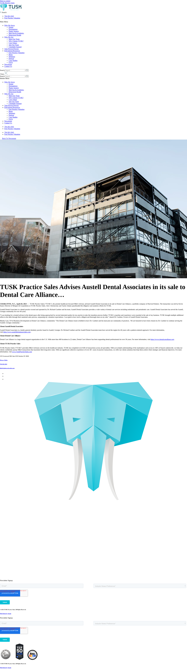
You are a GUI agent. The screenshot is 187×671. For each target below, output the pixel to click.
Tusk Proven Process (11, 49)
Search (2, 70)
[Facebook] (5, 373)
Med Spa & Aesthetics (16, 33)
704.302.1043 (9, 16)
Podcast (11, 58)
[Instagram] (5, 379)
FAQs (11, 62)
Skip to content (5, 1)
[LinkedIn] (5, 376)
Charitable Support (15, 47)
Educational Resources (12, 51)
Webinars (12, 57)
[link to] (5, 659)
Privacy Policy (4, 360)
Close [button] (2, 74)
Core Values (13, 43)
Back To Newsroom (9, 138)
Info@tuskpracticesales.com (7, 368)
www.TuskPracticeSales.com (22, 352)
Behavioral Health (15, 35)
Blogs (11, 55)
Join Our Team (14, 45)
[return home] (11, 10)
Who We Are (8, 37)
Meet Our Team (14, 39)
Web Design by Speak (5, 613)
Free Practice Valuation (12, 18)
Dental (11, 27)
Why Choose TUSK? (16, 41)
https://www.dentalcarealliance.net (162, 339)
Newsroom (8, 64)
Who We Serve (9, 25)
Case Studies (13, 60)
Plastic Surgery (14, 31)
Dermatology (13, 29)
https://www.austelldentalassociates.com (17, 332)
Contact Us (8, 66)
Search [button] (3, 12)
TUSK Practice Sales (7, 3)
